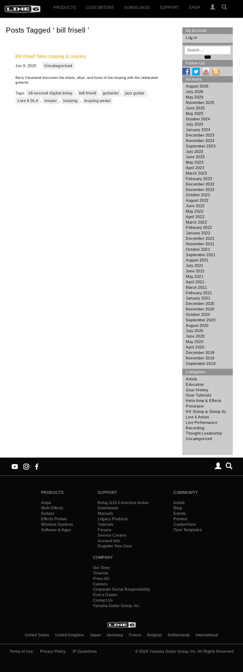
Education (195, 385)
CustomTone (100, 7)
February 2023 (199, 179)
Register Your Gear (115, 546)
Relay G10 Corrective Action (123, 503)
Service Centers (112, 535)
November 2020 (200, 309)
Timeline (100, 573)
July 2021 (194, 266)
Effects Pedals (54, 519)
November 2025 (200, 103)
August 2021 (197, 260)
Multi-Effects (52, 508)
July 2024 (194, 124)
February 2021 (199, 293)
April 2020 (195, 347)
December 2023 (200, 135)
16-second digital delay (50, 93)
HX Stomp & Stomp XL (206, 412)
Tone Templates (187, 530)
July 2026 (194, 92)
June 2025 (195, 108)
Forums (104, 530)
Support (169, 7)
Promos (180, 519)
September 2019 (200, 364)
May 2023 (194, 162)
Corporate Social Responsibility (121, 589)
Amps (46, 503)
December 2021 (200, 238)
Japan (95, 635)
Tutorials (105, 524)
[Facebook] (36, 466)
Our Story (101, 568)
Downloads (137, 7)
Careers (100, 584)
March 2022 (196, 222)
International (207, 635)
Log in (191, 38)
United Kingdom (69, 635)
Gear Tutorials (198, 395)
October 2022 (198, 195)
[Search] (226, 7)
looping (70, 101)
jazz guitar (135, 93)
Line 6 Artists (197, 417)
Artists (191, 379)
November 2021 (200, 244)
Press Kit (101, 579)
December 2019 (200, 353)
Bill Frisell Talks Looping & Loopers (50, 56)
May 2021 (194, 277)
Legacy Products (113, 519)
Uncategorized (58, 66)
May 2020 (194, 342)
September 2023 (200, 146)
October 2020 (198, 315)
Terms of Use (21, 651)
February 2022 (199, 228)
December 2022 (200, 184)
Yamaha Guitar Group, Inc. (116, 606)
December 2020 (200, 304)
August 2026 (197, 86)
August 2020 (197, 326)
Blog (177, 508)
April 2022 (195, 217)
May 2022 (194, 211)
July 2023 (194, 152)
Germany (115, 635)
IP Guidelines (85, 651)
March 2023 (196, 173)
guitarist (111, 93)
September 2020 (200, 320)
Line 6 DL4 (28, 101)
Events (179, 513)
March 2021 (196, 287)
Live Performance (201, 423)
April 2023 (195, 168)
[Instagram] (26, 466)
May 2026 (194, 97)
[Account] (213, 7)
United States (37, 635)
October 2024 (198, 119)
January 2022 (198, 233)
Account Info (109, 541)
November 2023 (200, 141)
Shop (194, 7)
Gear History (197, 390)
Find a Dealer (105, 595)
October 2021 (198, 249)
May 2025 (194, 114)
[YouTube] (14, 466)
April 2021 (195, 282)
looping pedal (97, 101)
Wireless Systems (57, 524)
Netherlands (179, 635)
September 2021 (200, 255)
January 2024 (198, 130)
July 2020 (194, 331)
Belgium (154, 635)
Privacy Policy (53, 651)
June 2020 (195, 336)
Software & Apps (56, 530)
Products (64, 7)
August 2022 (197, 200)
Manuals (105, 513)
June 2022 (195, 206)
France (135, 635)
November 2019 (200, 358)
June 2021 (195, 271)
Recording (195, 428)
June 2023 (195, 157)
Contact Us (103, 600)
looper (50, 101)
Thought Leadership (204, 433)
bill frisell (87, 93)
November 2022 (200, 190)
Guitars (47, 513)
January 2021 (198, 298)
